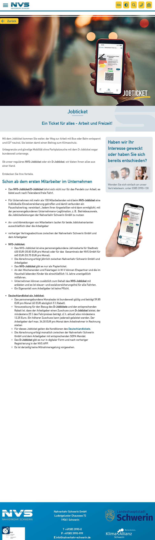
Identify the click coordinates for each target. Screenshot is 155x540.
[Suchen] (134, 5)
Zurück (11, 21)
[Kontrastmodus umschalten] (126, 5)
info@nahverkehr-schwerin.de (73, 537)
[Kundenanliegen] (149, 5)
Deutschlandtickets (79, 328)
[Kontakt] (141, 5)
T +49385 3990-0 (72, 529)
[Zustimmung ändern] (6, 530)
